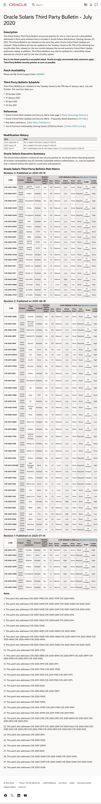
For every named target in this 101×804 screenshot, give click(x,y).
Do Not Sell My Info (33, 783)
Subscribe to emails (84, 783)
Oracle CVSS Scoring (75, 126)
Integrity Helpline (10, 787)
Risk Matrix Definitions (39, 122)
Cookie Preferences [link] (49, 783)
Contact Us (22, 787)
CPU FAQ (82, 118)
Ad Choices (63, 783)
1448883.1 (40, 74)
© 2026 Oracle (9, 783)
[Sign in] (91, 4)
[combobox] (55, 5)
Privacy (21, 783)
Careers (72, 783)
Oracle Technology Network (74, 115)
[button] (4, 4)
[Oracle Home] (17, 4)
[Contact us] (96, 4)
